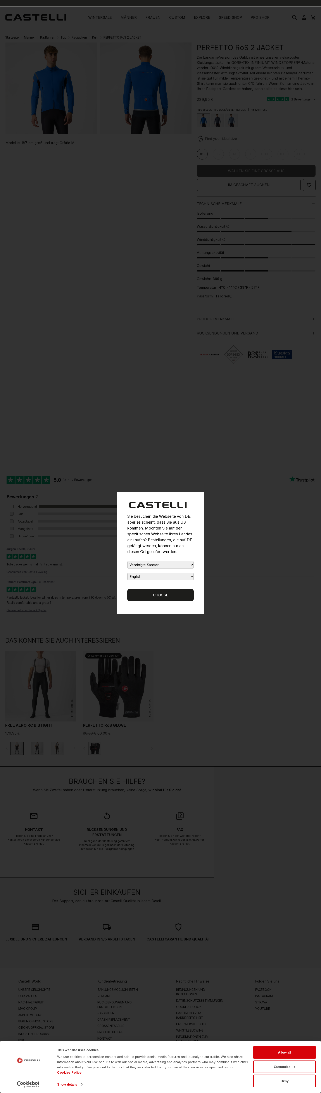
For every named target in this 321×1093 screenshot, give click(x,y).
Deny (284, 1081)
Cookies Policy (69, 1072)
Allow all (284, 1052)
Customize (282, 1066)
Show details (67, 1084)
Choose (160, 595)
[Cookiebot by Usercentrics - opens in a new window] (28, 1084)
